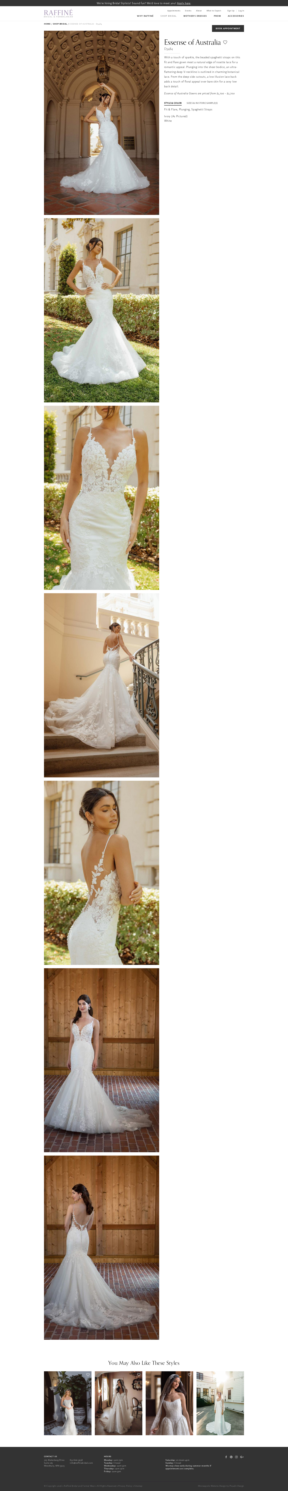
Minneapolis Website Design (212, 1486)
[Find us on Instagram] (236, 1457)
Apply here (183, 3)
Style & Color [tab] (173, 103)
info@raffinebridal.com (81, 1463)
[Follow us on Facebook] (226, 1457)
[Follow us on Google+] (242, 1457)
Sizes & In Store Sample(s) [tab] (202, 103)
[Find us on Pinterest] (231, 1457)
